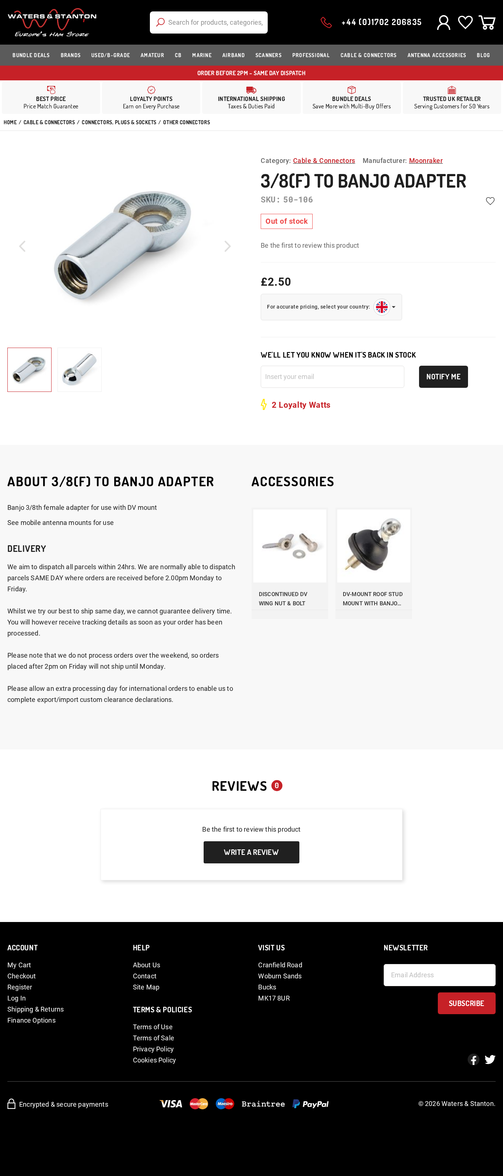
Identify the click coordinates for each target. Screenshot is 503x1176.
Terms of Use (153, 1027)
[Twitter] (490, 1059)
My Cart (19, 965)
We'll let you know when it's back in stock (338, 354)
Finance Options (31, 1020)
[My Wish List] (465, 22)
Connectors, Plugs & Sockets (119, 122)
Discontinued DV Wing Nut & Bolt (283, 599)
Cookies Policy (154, 1060)
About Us (146, 965)
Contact (144, 976)
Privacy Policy (153, 1049)
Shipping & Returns (35, 1009)
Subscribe (467, 1003)
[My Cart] (487, 22)
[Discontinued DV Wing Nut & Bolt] (290, 546)
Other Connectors (186, 122)
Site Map (146, 987)
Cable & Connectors (49, 122)
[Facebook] (473, 1059)
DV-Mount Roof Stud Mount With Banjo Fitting (373, 599)
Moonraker (426, 160)
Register (19, 987)
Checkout (21, 976)
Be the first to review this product (310, 245)
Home (10, 122)
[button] (22, 246)
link (151, 98)
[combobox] (209, 22)
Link (251, 98)
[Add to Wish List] (490, 201)
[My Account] (443, 22)
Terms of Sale (153, 1038)
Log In (16, 998)
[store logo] (52, 22)
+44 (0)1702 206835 (382, 22)
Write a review (251, 852)
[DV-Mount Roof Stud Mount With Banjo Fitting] (373, 546)
